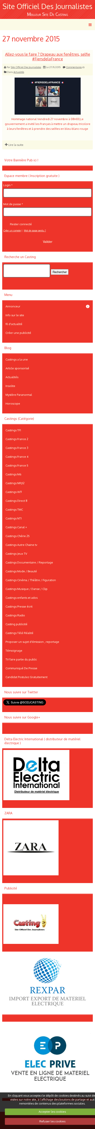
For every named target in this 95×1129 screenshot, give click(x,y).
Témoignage (14, 650)
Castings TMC (14, 509)
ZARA (8, 813)
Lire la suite (15, 145)
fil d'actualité (14, 324)
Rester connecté (21, 224)
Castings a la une (17, 359)
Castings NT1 (14, 518)
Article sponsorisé (17, 368)
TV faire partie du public (21, 659)
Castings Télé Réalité (19, 633)
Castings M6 (13, 474)
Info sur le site (15, 315)
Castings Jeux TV (16, 553)
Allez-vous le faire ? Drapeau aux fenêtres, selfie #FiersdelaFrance (47, 56)
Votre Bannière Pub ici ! (21, 160)
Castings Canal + (16, 527)
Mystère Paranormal (19, 394)
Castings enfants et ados (22, 597)
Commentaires (74, 67)
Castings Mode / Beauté (21, 571)
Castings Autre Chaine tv (21, 545)
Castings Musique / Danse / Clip (27, 589)
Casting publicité (16, 624)
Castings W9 (14, 492)
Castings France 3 (17, 448)
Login (7, 185)
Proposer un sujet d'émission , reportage (32, 642)
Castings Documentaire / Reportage (29, 562)
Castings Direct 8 (16, 500)
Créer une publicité (18, 333)
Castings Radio (15, 615)
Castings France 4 (17, 456)
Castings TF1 (13, 430)
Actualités (18, 72)
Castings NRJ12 (15, 483)
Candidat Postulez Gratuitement (27, 677)
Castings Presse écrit (19, 606)
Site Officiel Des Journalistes (47, 6)
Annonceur (47, 306)
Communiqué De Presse (21, 668)
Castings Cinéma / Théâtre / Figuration (31, 580)
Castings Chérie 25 (18, 536)
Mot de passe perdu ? (35, 230)
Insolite (10, 386)
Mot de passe (12, 204)
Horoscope (13, 403)
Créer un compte (12, 230)
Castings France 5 (17, 465)
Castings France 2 (17, 439)
